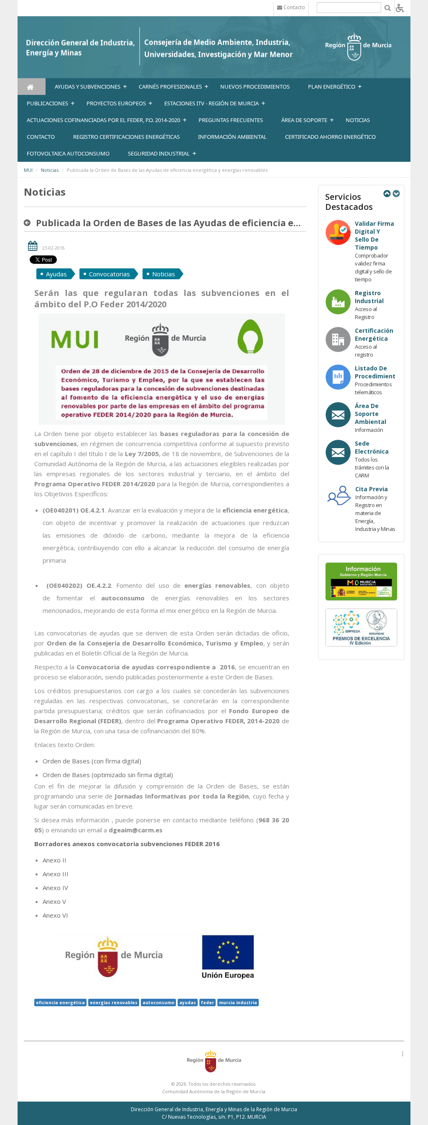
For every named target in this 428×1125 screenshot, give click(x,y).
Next (396, 193)
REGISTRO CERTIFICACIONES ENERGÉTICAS (126, 136)
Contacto (41, 136)
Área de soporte (304, 120)
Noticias (50, 170)
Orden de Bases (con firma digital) (92, 761)
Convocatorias (109, 274)
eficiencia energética (60, 1002)
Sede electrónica (372, 447)
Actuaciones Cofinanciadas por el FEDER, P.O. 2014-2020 (103, 120)
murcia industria (238, 1002)
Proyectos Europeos (116, 103)
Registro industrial (369, 297)
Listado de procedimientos (379, 372)
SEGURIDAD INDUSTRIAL (159, 153)
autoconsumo (158, 1002)
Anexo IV (55, 887)
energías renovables (114, 1002)
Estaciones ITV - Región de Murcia (211, 103)
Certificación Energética (374, 334)
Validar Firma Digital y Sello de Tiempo (374, 235)
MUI (28, 170)
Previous (386, 193)
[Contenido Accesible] (400, 7)
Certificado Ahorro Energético (330, 136)
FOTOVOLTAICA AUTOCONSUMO (68, 153)
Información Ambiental (232, 136)
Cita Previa (371, 489)
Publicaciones (47, 103)
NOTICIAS (358, 120)
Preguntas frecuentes (231, 120)
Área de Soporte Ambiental (370, 414)
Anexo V (54, 901)
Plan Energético (331, 86)
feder (207, 1002)
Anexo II (54, 860)
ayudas (187, 1002)
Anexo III (56, 874)
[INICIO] (32, 86)
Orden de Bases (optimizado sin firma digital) (108, 774)
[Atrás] (29, 222)
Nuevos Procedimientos (255, 86)
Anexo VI (55, 915)
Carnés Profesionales (170, 86)
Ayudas (56, 274)
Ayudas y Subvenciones (87, 86)
